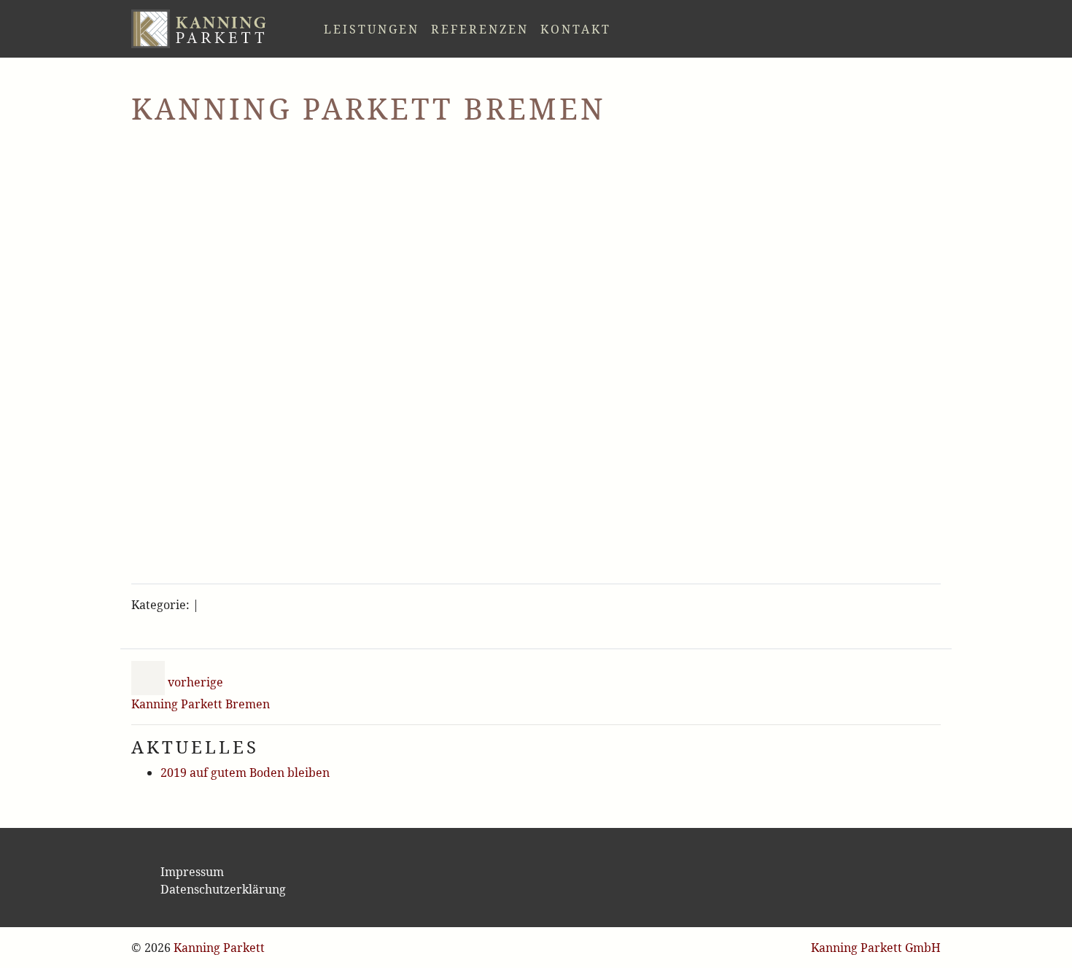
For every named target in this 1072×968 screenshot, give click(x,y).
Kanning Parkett (219, 948)
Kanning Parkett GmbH (876, 948)
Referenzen (445, 25)
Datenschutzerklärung (223, 889)
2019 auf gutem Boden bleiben (245, 764)
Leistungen (336, 25)
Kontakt (540, 25)
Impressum (192, 872)
